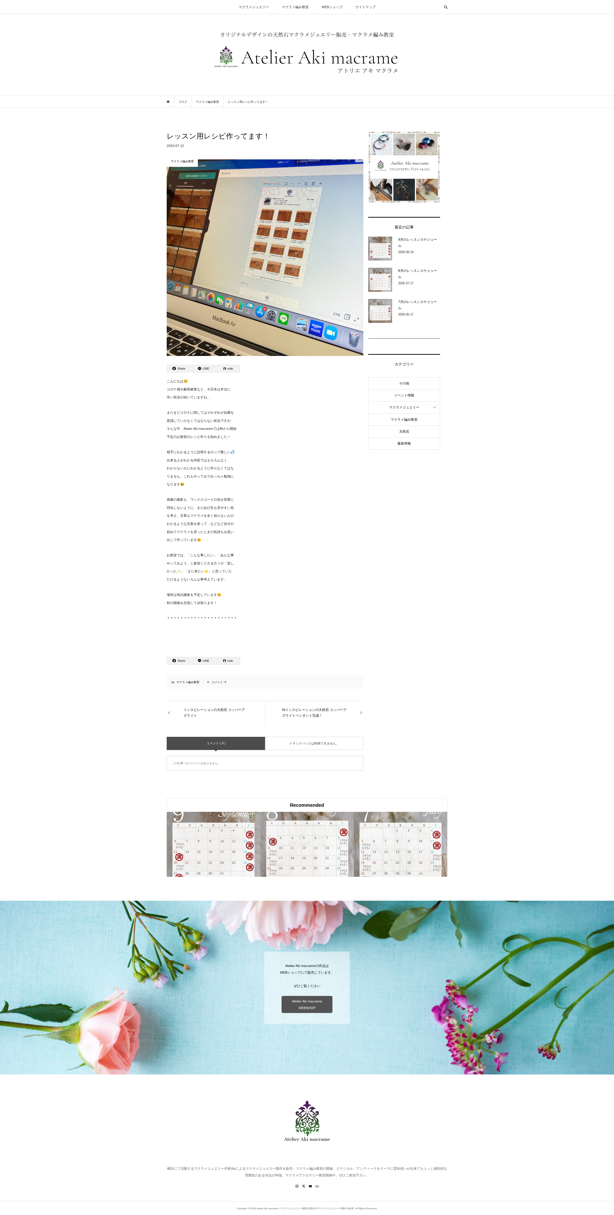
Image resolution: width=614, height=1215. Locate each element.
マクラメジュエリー (254, 7)
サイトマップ (365, 7)
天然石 (404, 431)
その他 (404, 383)
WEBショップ (332, 7)
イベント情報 (404, 395)
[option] (213, 844)
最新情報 (404, 443)
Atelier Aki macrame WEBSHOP (307, 1004)
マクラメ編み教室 (295, 7)
